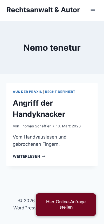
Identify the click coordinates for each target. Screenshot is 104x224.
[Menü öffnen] (93, 10)
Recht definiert (60, 92)
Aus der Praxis (27, 92)
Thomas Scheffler (35, 126)
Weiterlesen (29, 156)
